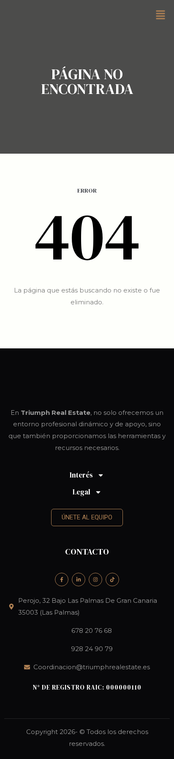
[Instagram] (95, 579)
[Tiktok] (112, 579)
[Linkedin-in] (78, 579)
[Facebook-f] (61, 579)
